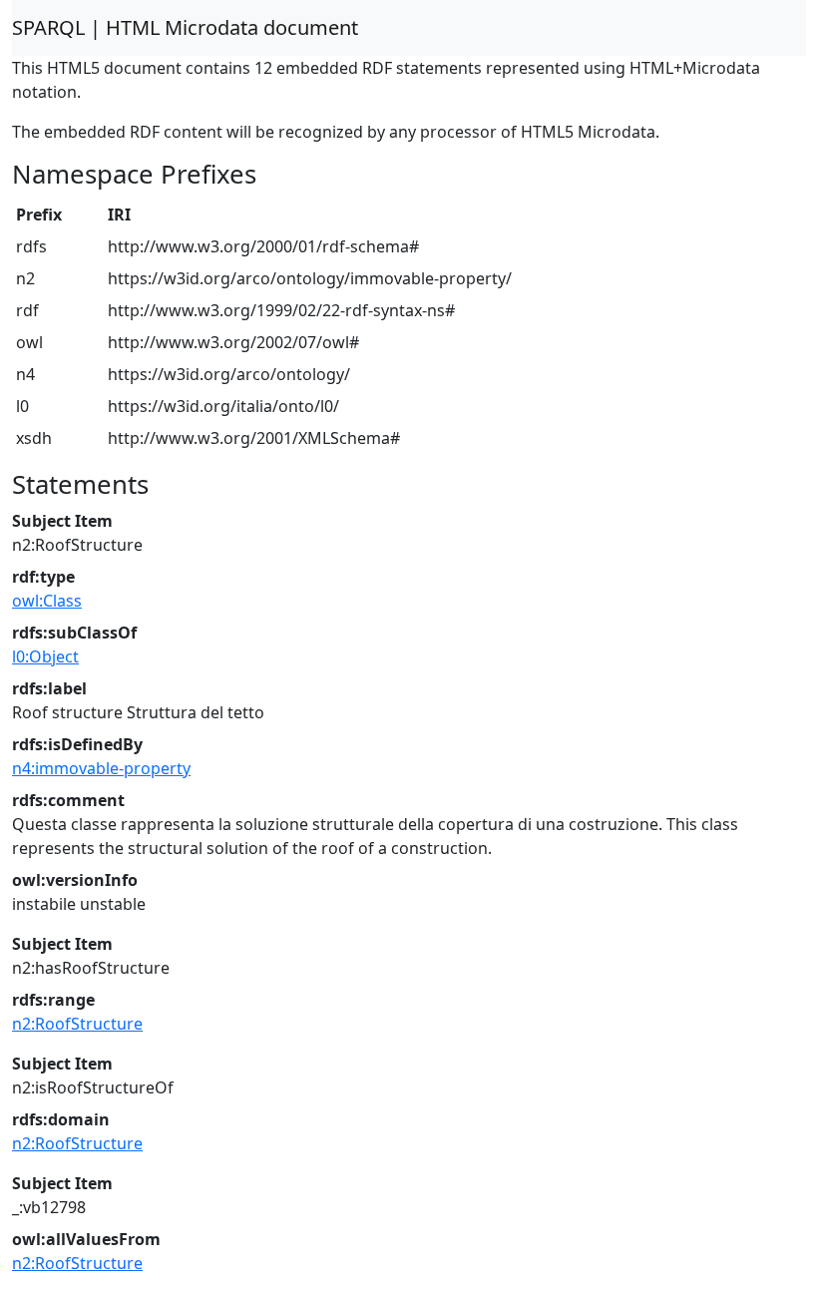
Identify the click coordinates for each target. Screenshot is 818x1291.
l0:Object (45, 656)
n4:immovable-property (101, 768)
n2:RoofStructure (77, 1024)
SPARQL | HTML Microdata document (185, 27)
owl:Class (47, 601)
